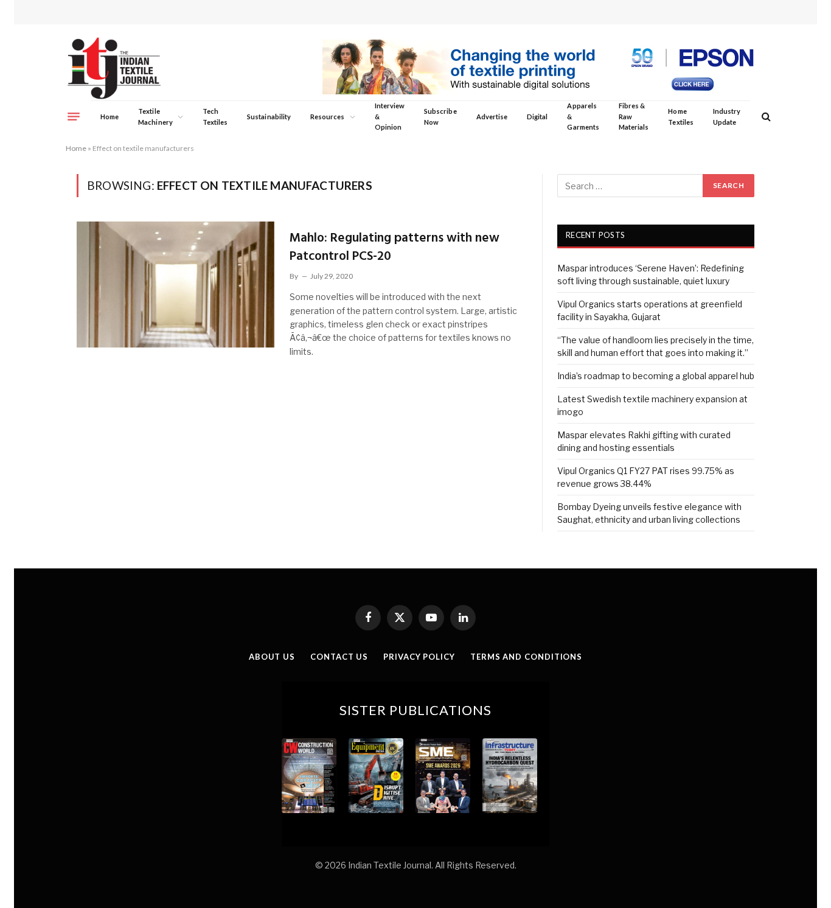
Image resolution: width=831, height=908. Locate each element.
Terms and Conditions (526, 657)
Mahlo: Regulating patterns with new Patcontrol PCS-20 (394, 247)
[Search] (765, 116)
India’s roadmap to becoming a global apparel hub (655, 376)
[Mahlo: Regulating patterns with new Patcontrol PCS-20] (175, 284)
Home (109, 116)
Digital (537, 116)
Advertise (492, 116)
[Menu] (74, 116)
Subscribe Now (440, 116)
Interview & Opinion (390, 116)
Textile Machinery (155, 116)
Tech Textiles (215, 116)
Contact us (339, 657)
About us (272, 657)
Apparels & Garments (583, 116)
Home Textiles (680, 116)
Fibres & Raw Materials (634, 116)
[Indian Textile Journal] (114, 68)
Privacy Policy (419, 657)
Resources (327, 116)
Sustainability (269, 116)
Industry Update (726, 116)
